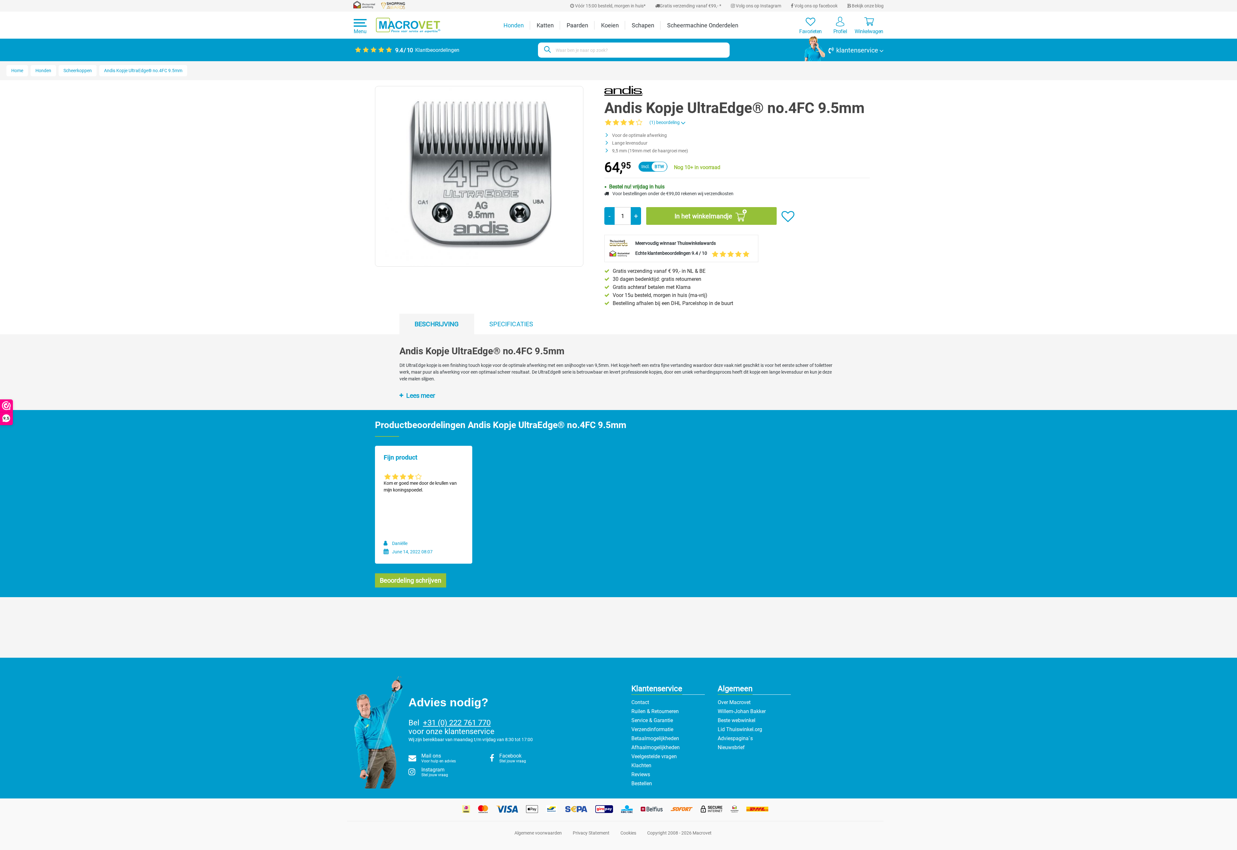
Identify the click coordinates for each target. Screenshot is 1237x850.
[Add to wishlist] (788, 216)
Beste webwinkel (736, 720)
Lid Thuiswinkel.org (740, 729)
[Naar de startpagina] (408, 25)
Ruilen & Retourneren (655, 711)
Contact (640, 702)
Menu (360, 31)
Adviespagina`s (735, 738)
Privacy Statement (591, 833)
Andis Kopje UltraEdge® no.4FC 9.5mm (143, 70)
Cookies (628, 833)
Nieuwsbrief (731, 747)
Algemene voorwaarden (538, 833)
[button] (844, 50)
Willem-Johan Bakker (742, 711)
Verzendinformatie (652, 729)
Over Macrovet (734, 702)
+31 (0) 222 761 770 (457, 722)
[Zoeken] (546, 50)
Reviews (640, 774)
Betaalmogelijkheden (655, 738)
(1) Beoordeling (665, 122)
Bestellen (641, 783)
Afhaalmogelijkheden (655, 747)
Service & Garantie (652, 720)
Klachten (641, 765)
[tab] (436, 324)
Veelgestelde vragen (654, 756)
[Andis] (623, 90)
